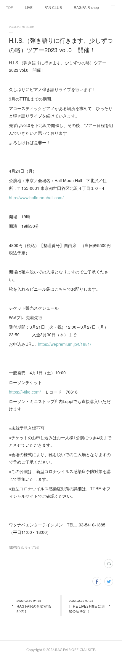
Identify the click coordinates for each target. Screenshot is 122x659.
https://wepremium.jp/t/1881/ (64, 344)
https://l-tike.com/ (25, 392)
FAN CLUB (53, 7)
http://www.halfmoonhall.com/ (36, 197)
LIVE (29, 7)
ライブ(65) (32, 547)
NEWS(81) (16, 547)
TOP (9, 7)
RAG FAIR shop (86, 7)
